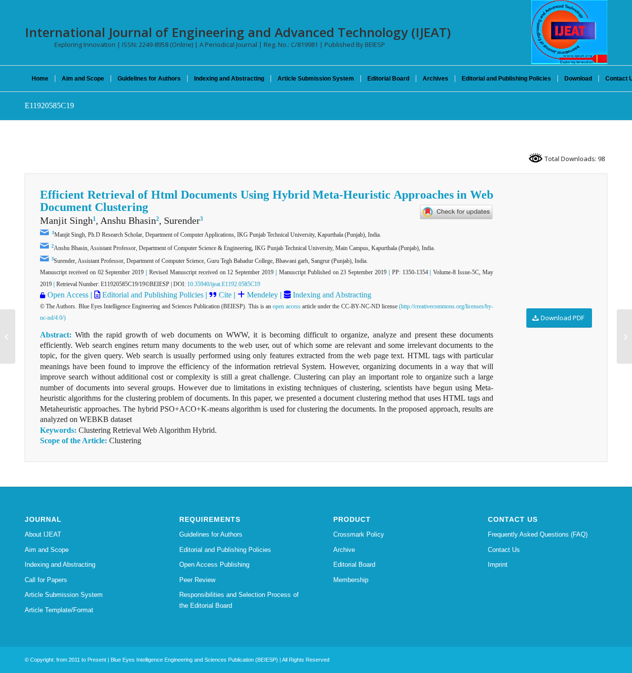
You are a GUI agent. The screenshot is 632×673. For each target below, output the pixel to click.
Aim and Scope (47, 549)
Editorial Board (354, 564)
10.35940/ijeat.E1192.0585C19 (223, 284)
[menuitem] (40, 78)
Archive (344, 549)
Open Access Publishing (214, 564)
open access (286, 306)
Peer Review (197, 580)
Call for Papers (46, 580)
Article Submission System (64, 594)
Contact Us (504, 549)
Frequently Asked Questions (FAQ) (538, 534)
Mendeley (261, 295)
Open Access (67, 295)
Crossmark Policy (358, 534)
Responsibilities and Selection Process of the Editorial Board (239, 600)
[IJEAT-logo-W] (569, 32)
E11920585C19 (49, 105)
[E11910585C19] (7, 336)
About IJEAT (43, 534)
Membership (350, 580)
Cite (225, 295)
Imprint (498, 564)
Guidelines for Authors (210, 534)
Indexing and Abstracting (331, 295)
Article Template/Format (59, 610)
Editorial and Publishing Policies (151, 295)
